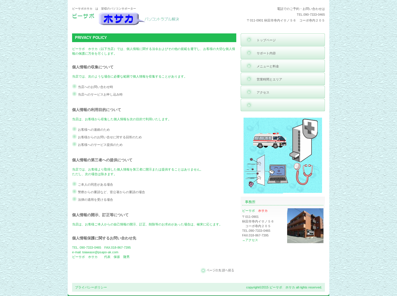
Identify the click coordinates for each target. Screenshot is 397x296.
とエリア (269, 79)
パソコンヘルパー (127, 19)
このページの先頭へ (218, 270)
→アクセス (250, 240)
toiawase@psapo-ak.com (100, 252)
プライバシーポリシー (91, 287)
